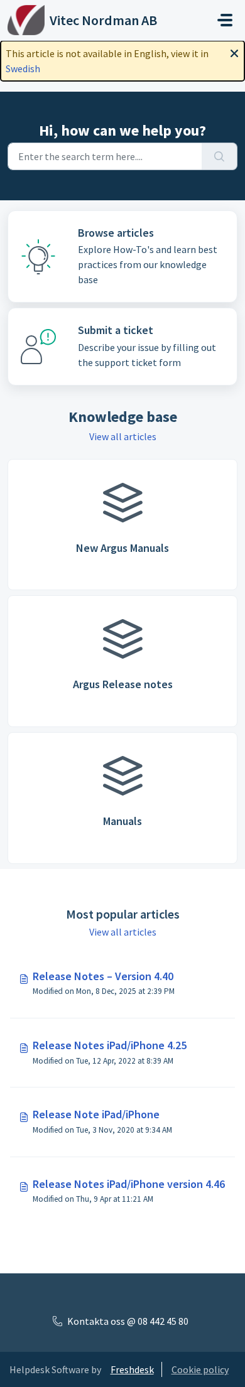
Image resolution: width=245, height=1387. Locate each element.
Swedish (23, 68)
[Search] (219, 156)
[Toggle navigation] (224, 20)
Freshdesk (132, 1369)
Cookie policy (200, 1369)
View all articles (122, 436)
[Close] (234, 52)
